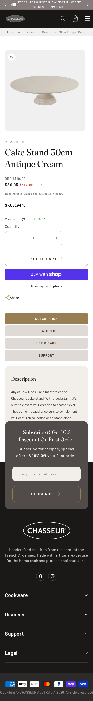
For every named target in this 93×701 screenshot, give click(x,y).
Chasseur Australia (38, 692)
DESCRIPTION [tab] (46, 319)
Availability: (15, 218)
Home (10, 32)
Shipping (29, 193)
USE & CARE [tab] (46, 343)
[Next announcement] (87, 4)
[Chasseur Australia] (46, 530)
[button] (63, 18)
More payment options (46, 286)
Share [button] (14, 297)
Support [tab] (46, 355)
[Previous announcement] (5, 4)
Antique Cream (28, 32)
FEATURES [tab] (46, 331)
